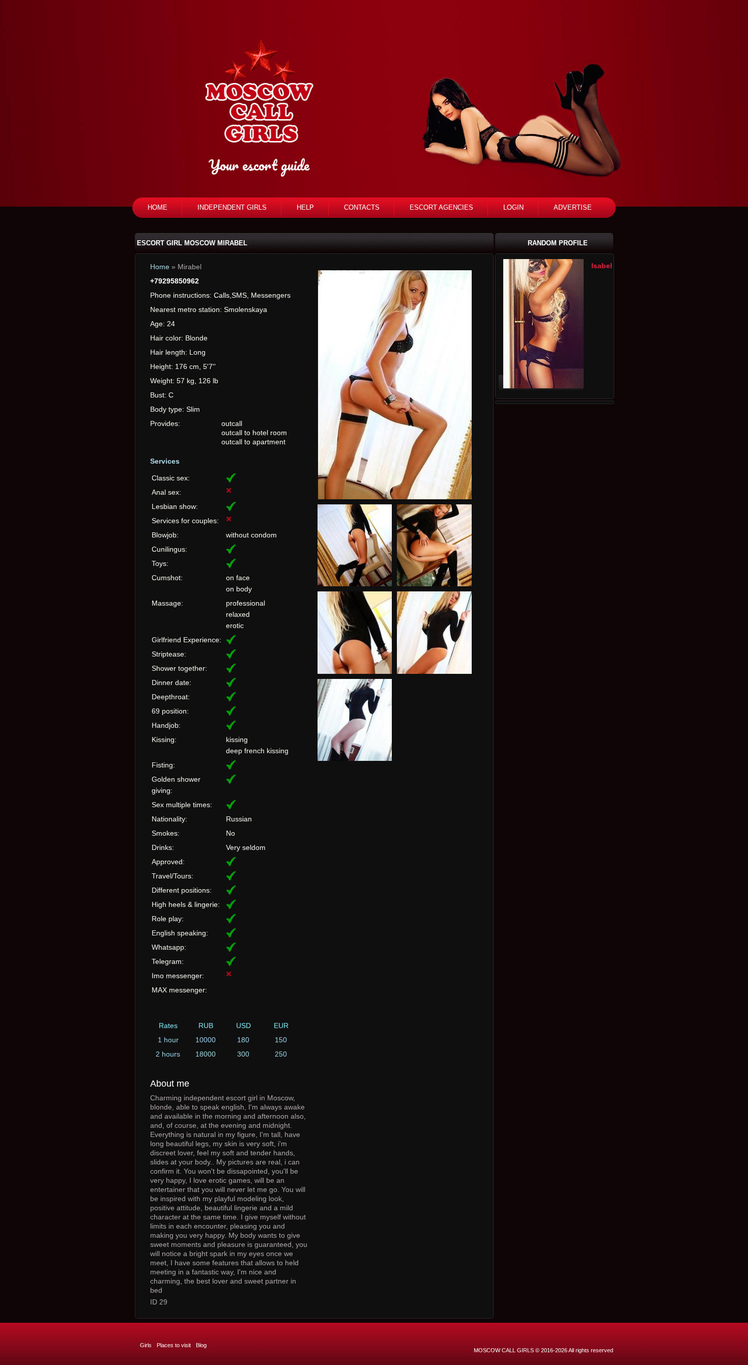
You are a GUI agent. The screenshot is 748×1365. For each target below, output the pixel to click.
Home (157, 207)
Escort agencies (441, 207)
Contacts (362, 207)
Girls (146, 1345)
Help (305, 207)
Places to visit (174, 1345)
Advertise (573, 207)
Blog (201, 1345)
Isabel (601, 266)
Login (513, 207)
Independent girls (232, 207)
